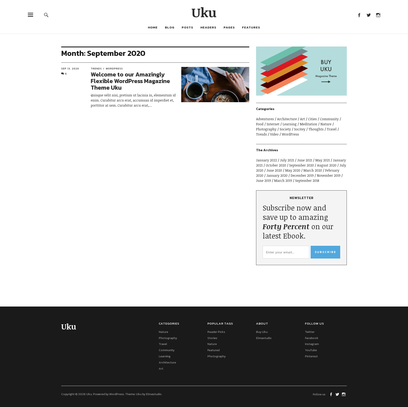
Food (260, 124)
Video (274, 134)
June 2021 (304, 160)
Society (285, 129)
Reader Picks (216, 332)
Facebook (359, 14)
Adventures (265, 119)
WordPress (114, 69)
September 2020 (301, 165)
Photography (266, 129)
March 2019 (283, 180)
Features (251, 27)
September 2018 (307, 180)
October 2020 (276, 165)
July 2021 (287, 160)
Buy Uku (262, 332)
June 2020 (274, 170)
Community (329, 119)
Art (302, 119)
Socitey (299, 129)
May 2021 (322, 160)
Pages (229, 27)
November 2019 (328, 175)
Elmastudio (264, 338)
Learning (290, 124)
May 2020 (292, 170)
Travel (332, 129)
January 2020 (277, 175)
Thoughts (316, 129)
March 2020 (312, 170)
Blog (169, 27)
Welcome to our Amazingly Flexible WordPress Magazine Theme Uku (130, 81)
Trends (96, 69)
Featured (213, 350)
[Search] (46, 14)
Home (153, 27)
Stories (212, 338)
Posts (187, 27)
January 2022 (266, 160)
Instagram (378, 14)
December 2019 (302, 175)
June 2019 (263, 180)
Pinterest (311, 356)
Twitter (368, 14)
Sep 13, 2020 (70, 69)
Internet (273, 124)
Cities (312, 119)
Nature (326, 124)
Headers (208, 27)
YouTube (311, 350)
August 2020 (326, 165)
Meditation (308, 124)
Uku (204, 12)
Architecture (287, 119)
